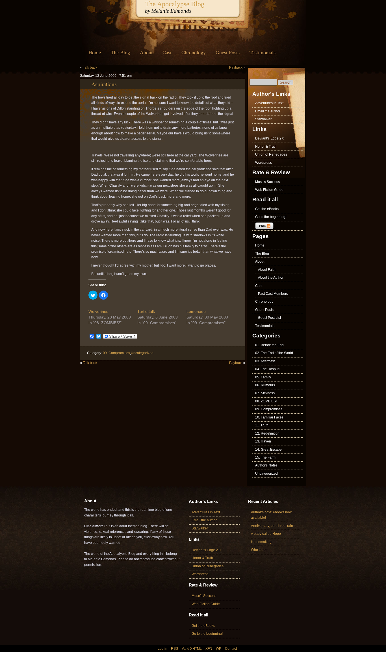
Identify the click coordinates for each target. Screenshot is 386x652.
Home (94, 52)
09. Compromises (116, 353)
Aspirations (104, 84)
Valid (192, 649)
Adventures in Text (269, 103)
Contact (231, 649)
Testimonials (263, 52)
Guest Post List (269, 318)
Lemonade (196, 311)
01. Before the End (269, 345)
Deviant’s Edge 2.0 (269, 138)
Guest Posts (228, 52)
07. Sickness (265, 393)
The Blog (120, 52)
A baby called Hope (266, 534)
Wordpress (263, 163)
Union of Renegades (271, 154)
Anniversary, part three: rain (272, 526)
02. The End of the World (274, 353)
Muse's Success (267, 182)
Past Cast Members (273, 294)
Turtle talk (146, 311)
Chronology (193, 52)
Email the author (267, 111)
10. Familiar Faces (269, 417)
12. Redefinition (267, 433)
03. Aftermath (265, 361)
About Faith (267, 270)
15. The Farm (265, 457)
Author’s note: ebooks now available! (271, 515)
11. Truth (261, 425)
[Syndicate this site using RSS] (277, 226)
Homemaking (261, 542)
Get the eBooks (267, 209)
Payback (235, 67)
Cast (167, 52)
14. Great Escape (268, 450)
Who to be (258, 550)
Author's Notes (266, 465)
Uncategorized (142, 353)
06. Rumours (265, 385)
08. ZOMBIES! (266, 401)
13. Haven (263, 441)
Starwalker (263, 119)
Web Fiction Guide (269, 190)
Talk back (90, 67)
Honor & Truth (266, 147)
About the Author (270, 278)
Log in (162, 649)
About (146, 52)
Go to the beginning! (270, 217)
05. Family (263, 377)
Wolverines (98, 311)
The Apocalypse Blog (174, 4)
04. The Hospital (267, 369)
